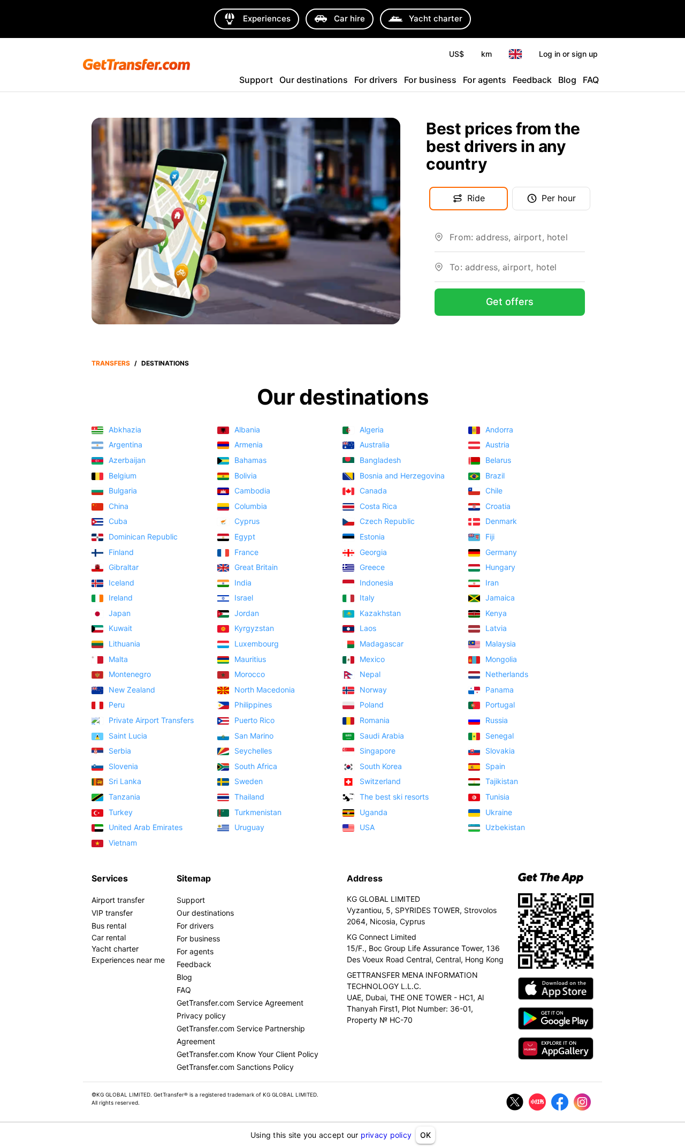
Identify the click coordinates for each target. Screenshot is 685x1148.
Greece (372, 567)
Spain (495, 766)
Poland (372, 705)
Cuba (118, 521)
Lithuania (124, 644)
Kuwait (120, 628)
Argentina (125, 445)
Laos (368, 628)
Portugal (500, 705)
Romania (375, 720)
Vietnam (123, 843)
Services (110, 878)
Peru (117, 705)
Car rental (109, 937)
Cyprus (247, 521)
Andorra (499, 430)
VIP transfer (112, 912)
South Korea (381, 766)
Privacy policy (201, 1015)
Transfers (111, 363)
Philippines (253, 705)
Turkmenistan (257, 812)
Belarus (498, 460)
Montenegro (130, 674)
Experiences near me (128, 959)
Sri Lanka (125, 781)
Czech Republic (387, 521)
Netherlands (506, 674)
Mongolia (501, 659)
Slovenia (123, 766)
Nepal (370, 674)
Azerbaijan (127, 460)
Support (256, 79)
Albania (247, 430)
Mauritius (250, 659)
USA (367, 827)
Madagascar (382, 644)
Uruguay (249, 827)
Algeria (372, 430)
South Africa (255, 766)
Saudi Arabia (382, 736)
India (243, 583)
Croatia (498, 506)
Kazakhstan (380, 613)
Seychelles (253, 751)
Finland (121, 552)
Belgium (122, 476)
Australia (375, 445)
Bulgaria (123, 491)
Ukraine (498, 812)
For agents (484, 79)
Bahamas (250, 460)
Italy (367, 598)
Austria (497, 445)
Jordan (246, 613)
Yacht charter (115, 948)
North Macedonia (264, 690)
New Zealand (132, 690)
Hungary (500, 567)
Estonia (372, 537)
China (118, 506)
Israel (243, 598)
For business (430, 79)
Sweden (248, 781)
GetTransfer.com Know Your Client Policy (247, 1054)
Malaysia (500, 644)
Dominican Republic (143, 537)
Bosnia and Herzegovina (402, 476)
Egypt (244, 537)
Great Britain (256, 567)
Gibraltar (124, 567)
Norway (373, 690)
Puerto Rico (254, 720)
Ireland (121, 598)
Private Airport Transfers (151, 720)
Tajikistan (501, 781)
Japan (120, 613)
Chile (494, 491)
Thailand (249, 797)
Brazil (495, 476)
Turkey (121, 812)
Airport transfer (118, 899)
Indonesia (376, 583)
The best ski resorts (394, 797)
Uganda (373, 812)
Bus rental (109, 925)
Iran (492, 583)
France (246, 552)
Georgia (373, 552)
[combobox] (517, 241)
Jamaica (500, 598)
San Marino (253, 736)
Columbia (250, 506)
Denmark (501, 521)
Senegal (499, 736)
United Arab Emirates (145, 827)
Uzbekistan (505, 827)
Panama (499, 690)
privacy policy (386, 1134)
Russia (496, 720)
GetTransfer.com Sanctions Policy (235, 1066)
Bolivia (245, 476)
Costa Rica (378, 506)
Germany (501, 552)
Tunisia (497, 797)
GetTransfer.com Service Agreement (240, 1002)
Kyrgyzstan (254, 628)
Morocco (249, 674)
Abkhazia (125, 430)
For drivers (376, 79)
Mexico (372, 659)
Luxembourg (256, 644)
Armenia (248, 445)
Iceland (121, 583)
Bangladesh (380, 460)
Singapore (377, 751)
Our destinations (313, 79)
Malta (118, 659)
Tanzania (124, 797)
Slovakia (500, 751)
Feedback (532, 79)
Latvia (496, 628)
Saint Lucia (128, 736)
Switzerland (380, 781)
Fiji (489, 537)
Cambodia (252, 491)
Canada (373, 491)
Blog (567, 79)
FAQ (591, 79)
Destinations (165, 363)
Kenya (496, 613)
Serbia (120, 751)
